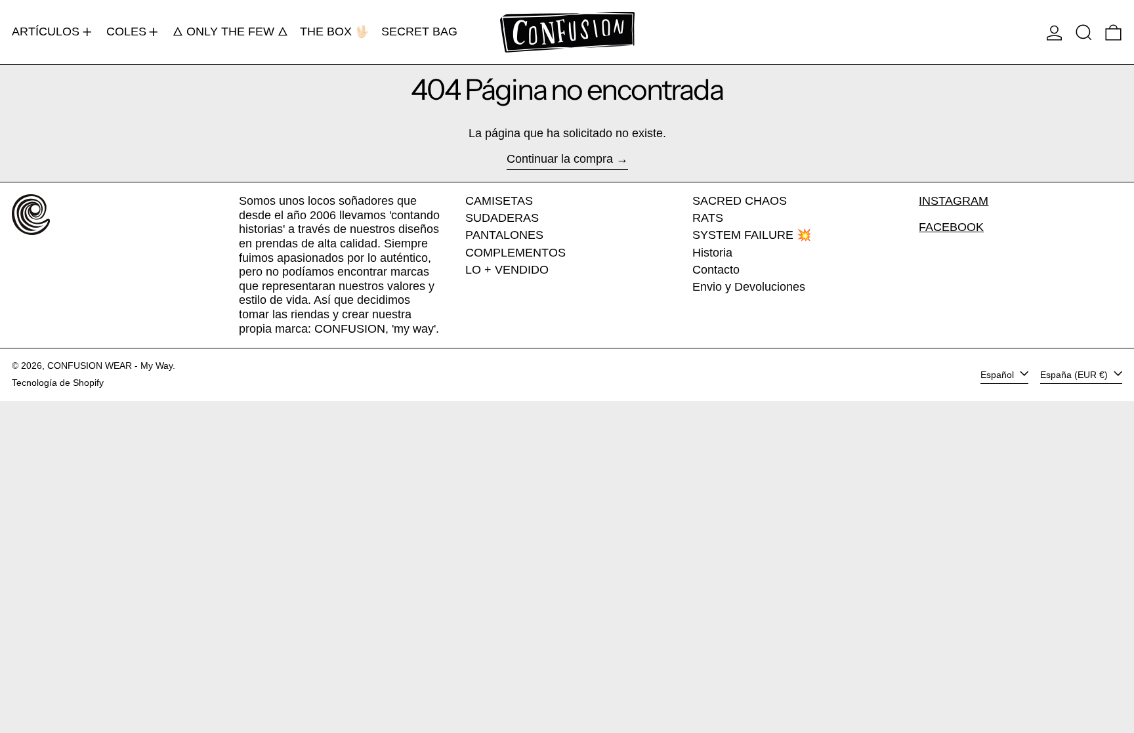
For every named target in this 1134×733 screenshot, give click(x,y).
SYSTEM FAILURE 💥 (751, 234)
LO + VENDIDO (507, 269)
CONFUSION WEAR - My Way (110, 365)
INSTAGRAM (953, 200)
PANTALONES (504, 234)
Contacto (716, 269)
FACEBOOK (951, 227)
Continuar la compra (560, 158)
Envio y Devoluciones (748, 286)
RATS (707, 217)
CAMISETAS (499, 200)
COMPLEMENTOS (515, 252)
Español (998, 374)
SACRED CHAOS (739, 200)
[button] (1084, 32)
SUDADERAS (502, 217)
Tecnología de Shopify (58, 382)
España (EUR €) (1075, 374)
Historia (712, 252)
